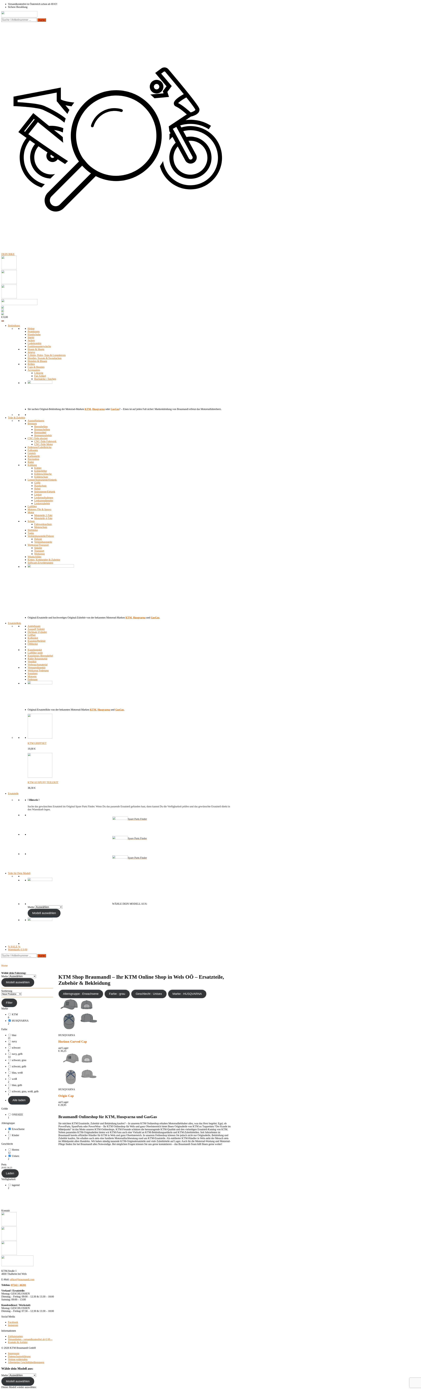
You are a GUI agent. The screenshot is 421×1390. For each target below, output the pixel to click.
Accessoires (34, 370)
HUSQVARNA (20, 1020)
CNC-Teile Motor (43, 444)
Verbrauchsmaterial (38, 664)
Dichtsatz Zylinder (37, 632)
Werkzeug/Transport (38, 545)
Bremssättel (40, 432)
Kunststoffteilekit (36, 641)
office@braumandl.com (22, 1279)
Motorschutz (40, 527)
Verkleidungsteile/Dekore (41, 536)
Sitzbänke (33, 530)
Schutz (31, 521)
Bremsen (32, 423)
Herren (15, 1149)
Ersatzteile (13, 793)
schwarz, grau (19, 1060)
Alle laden (18, 1100)
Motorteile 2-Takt (43, 515)
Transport (39, 550)
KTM (15, 1014)
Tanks (31, 533)
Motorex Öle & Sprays (39, 509)
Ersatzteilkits (14, 623)
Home (4, 965)
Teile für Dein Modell (19, 873)
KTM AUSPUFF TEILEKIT (43, 782)
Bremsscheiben (42, 429)
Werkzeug (39, 553)
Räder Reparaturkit (37, 658)
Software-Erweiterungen (40, 562)
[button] (30, 1016)
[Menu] (2, 320)
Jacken (31, 340)
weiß (14, 1078)
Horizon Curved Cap (72, 1041)
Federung (32, 679)
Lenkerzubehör (42, 503)
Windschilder (34, 556)
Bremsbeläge (41, 426)
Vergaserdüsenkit (36, 667)
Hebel (37, 488)
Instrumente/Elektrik (44, 491)
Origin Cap (66, 1096)
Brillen (31, 364)
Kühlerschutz (41, 476)
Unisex (15, 1156)
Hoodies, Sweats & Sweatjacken (45, 358)
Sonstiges (32, 673)
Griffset (32, 635)
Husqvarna (98, 409)
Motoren (32, 676)
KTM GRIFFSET (37, 743)
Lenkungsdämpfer (43, 500)
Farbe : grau (117, 993)
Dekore (38, 539)
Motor (31, 512)
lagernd (16, 1185)
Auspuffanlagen (36, 420)
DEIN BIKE (8, 254)
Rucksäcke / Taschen (45, 378)
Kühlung (32, 465)
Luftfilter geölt (35, 652)
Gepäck (32, 453)
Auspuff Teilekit (36, 629)
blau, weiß (17, 1072)
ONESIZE (17, 1114)
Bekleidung (14, 325)
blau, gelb (17, 1085)
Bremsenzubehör (43, 435)
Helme (31, 328)
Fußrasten (33, 450)
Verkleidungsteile (43, 542)
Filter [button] (9, 1002)
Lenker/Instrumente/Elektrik (42, 479)
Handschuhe (34, 334)
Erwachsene (18, 1129)
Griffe (37, 482)
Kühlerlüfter (40, 471)
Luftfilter (32, 506)
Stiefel (31, 337)
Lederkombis (34, 343)
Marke (31, 907)
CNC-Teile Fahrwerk (45, 441)
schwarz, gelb (19, 1066)
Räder (31, 462)
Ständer (38, 547)
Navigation (33, 459)
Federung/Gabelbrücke (39, 447)
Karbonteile (34, 456)
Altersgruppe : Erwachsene (81, 993)
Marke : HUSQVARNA (187, 993)
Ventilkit (32, 661)
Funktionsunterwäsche (39, 346)
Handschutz (40, 485)
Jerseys (31, 352)
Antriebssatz (34, 626)
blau (14, 1035)
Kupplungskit (35, 649)
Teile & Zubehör (16, 417)
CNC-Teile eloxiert (38, 438)
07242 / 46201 (18, 1285)
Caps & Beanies (36, 367)
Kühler (37, 468)
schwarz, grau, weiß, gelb (25, 1091)
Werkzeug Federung (38, 670)
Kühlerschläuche (43, 473)
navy (14, 1041)
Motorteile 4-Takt (43, 518)
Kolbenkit (33, 638)
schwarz (16, 1047)
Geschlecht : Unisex (149, 993)
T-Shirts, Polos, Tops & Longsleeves (47, 355)
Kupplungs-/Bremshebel (40, 655)
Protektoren (34, 331)
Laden (10, 1173)
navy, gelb (17, 1053)
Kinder (15, 1135)
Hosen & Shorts (36, 349)
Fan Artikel (40, 376)
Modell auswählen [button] (44, 913)
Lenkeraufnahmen (43, 497)
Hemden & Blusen (37, 361)
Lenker (38, 494)
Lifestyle (38, 373)
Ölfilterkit (33, 643)
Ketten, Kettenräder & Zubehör (44, 559)
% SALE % (14, 946)
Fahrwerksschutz (43, 524)
